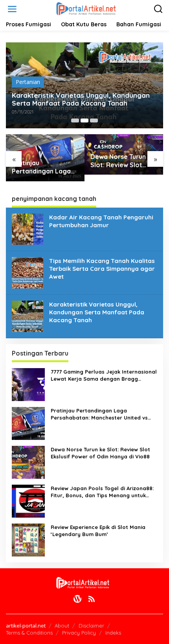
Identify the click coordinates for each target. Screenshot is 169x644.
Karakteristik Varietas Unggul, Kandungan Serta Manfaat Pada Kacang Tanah (81, 99)
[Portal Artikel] (86, 8)
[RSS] (91, 599)
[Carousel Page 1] (75, 120)
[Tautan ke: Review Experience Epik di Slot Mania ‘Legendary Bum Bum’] (28, 539)
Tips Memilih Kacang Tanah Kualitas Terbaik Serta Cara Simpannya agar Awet (102, 268)
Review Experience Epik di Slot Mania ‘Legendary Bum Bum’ (98, 530)
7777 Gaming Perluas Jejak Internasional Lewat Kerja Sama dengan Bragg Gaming (104, 375)
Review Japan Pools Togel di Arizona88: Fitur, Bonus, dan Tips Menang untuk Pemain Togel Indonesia (102, 492)
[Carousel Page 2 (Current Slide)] (84, 120)
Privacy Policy (79, 632)
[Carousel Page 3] (94, 120)
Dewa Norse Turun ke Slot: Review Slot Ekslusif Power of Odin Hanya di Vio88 (122, 161)
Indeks (113, 632)
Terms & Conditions (29, 632)
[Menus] (12, 9)
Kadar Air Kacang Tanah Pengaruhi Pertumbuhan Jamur (101, 221)
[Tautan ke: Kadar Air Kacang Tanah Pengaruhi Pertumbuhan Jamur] (27, 228)
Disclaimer (91, 625)
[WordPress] (77, 599)
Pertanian (28, 82)
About (62, 625)
